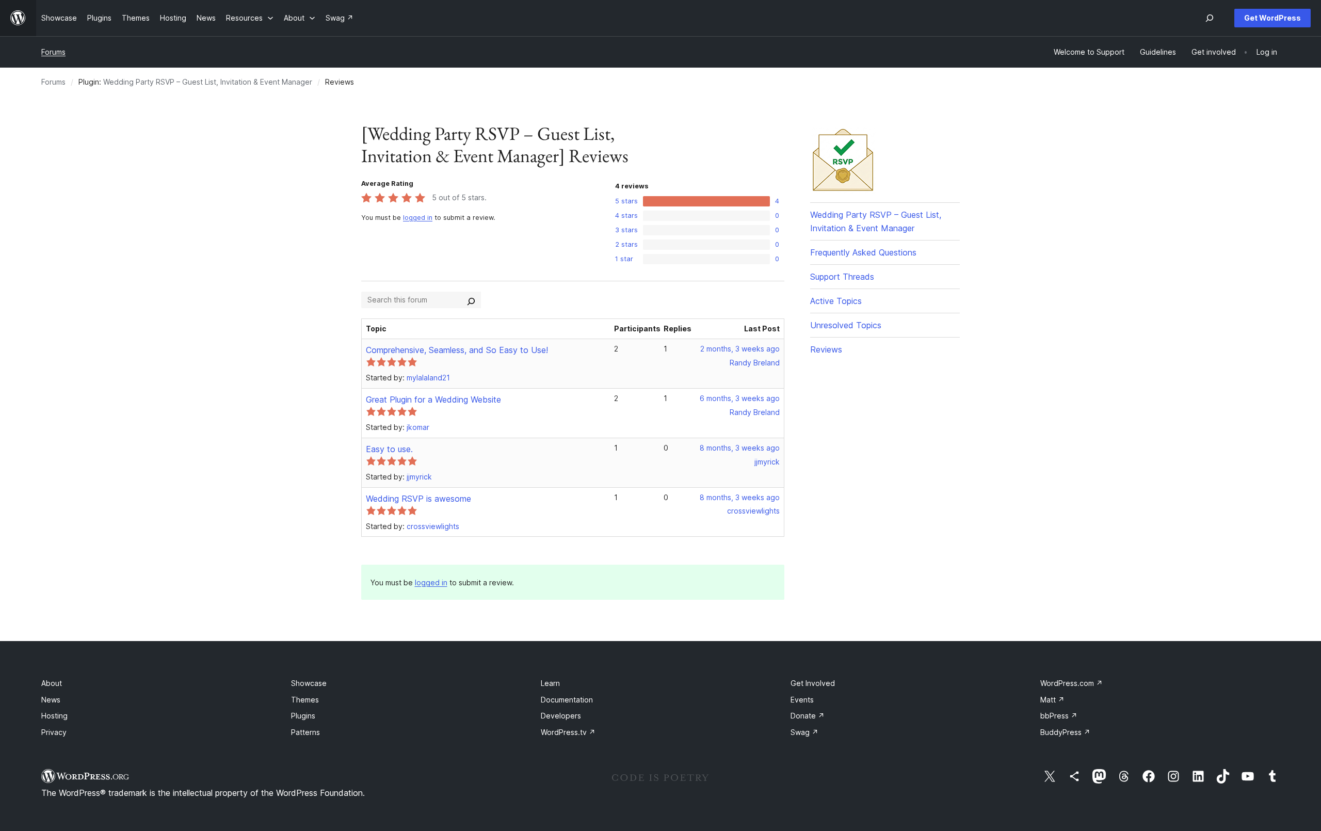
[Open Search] (1209, 18)
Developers (561, 715)
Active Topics (836, 301)
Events (802, 699)
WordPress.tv (568, 732)
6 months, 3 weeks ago (740, 398)
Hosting (54, 715)
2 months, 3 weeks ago (740, 348)
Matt (1052, 699)
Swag (804, 732)
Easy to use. (389, 449)
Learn (550, 683)
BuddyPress (1065, 732)
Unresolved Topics (845, 325)
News (50, 699)
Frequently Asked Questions (863, 252)
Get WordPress (1272, 17)
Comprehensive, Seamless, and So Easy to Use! (457, 350)
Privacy (54, 732)
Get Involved (813, 683)
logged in (417, 217)
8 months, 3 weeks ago (740, 447)
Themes (305, 699)
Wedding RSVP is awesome (418, 498)
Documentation (567, 699)
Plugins (303, 715)
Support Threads (842, 276)
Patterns (305, 732)
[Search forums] (471, 300)
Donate (808, 715)
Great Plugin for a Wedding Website (433, 399)
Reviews (826, 349)
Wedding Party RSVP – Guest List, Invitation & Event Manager (207, 81)
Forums (53, 51)
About (51, 683)
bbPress (1058, 715)
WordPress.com (1071, 683)
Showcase (309, 683)
